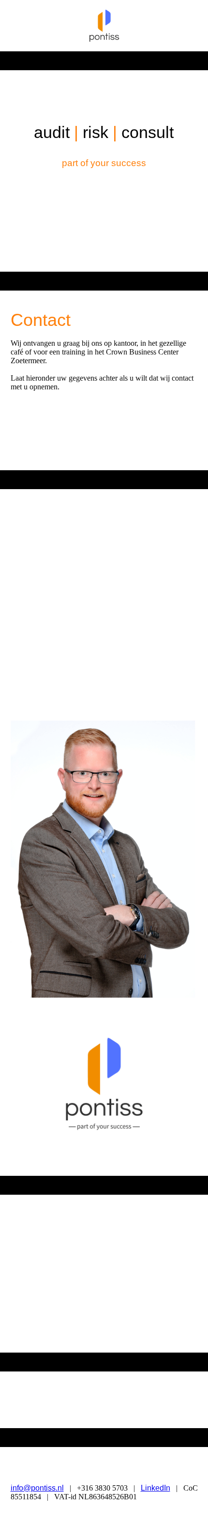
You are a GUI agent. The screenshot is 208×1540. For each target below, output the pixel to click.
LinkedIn (155, 1488)
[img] (104, 26)
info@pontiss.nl (37, 1488)
